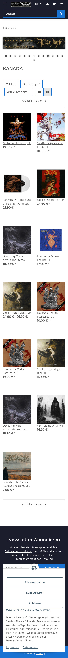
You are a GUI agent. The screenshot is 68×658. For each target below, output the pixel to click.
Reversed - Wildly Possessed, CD (47, 314)
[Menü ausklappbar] (5, 2)
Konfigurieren (34, 592)
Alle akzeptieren (35, 582)
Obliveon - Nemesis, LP (17, 143)
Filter (11, 84)
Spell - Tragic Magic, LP (17, 312)
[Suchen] (61, 14)
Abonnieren (51, 567)
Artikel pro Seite (17, 92)
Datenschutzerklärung (18, 551)
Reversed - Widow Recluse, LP (48, 258)
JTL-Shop (40, 653)
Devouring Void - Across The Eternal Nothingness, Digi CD (15, 258)
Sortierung (30, 84)
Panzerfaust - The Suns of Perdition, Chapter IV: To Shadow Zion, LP (17, 201)
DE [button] (37, 4)
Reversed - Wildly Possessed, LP (13, 371)
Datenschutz (30, 647)
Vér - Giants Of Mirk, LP (51, 425)
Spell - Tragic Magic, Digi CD (49, 371)
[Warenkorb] (61, 4)
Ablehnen (35, 603)
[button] (47, 4)
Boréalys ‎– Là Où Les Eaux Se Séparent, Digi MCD (16, 484)
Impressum (12, 647)
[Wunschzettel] (54, 4)
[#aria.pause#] (6, 56)
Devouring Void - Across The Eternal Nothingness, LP (14, 427)
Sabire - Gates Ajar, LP (50, 199)
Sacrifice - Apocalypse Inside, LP (50, 145)
